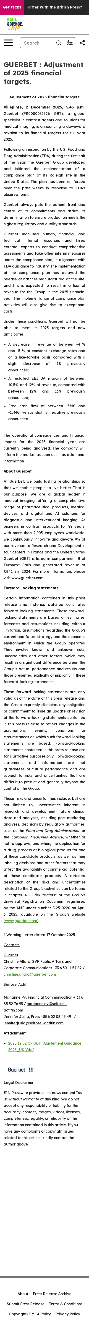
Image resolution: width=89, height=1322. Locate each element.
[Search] (58, 42)
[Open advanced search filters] (69, 42)
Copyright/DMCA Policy (30, 1314)
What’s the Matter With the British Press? (43, 7)
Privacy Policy (67, 1314)
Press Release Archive (52, 1293)
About (23, 1293)
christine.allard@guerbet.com (30, 974)
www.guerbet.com (21, 920)
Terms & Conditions (65, 1304)
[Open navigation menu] (8, 42)
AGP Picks (12, 7)
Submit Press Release (25, 1304)
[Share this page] (82, 42)
